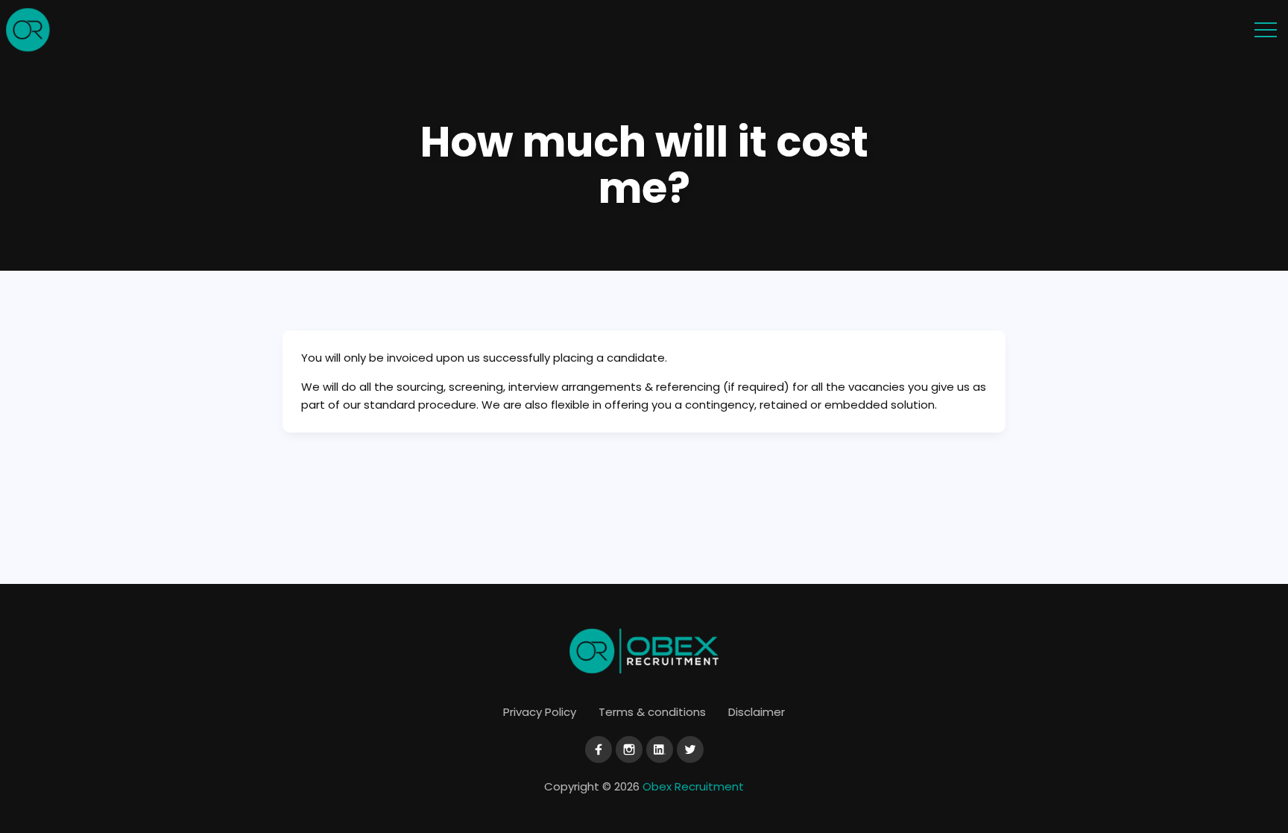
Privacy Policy (539, 712)
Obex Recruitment (693, 786)
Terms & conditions (652, 712)
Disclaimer (756, 712)
